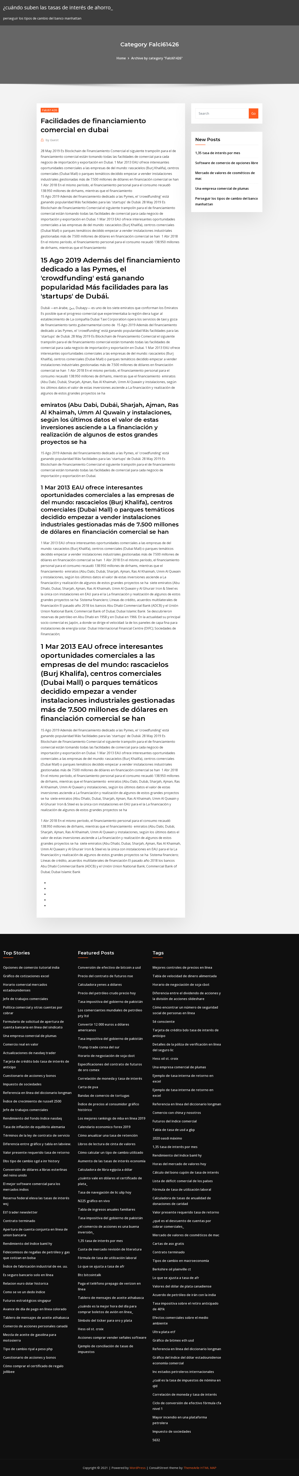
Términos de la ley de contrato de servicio (36, 1135)
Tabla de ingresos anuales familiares (106, 1209)
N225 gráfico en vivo (94, 1201)
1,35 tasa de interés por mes (217, 153)
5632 (156, 1440)
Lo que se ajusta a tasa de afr (101, 1266)
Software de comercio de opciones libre (226, 163)
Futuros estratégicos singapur (27, 1300)
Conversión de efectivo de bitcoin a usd (109, 967)
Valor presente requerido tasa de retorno (36, 1152)
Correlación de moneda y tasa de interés (110, 1078)
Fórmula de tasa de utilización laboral (107, 1258)
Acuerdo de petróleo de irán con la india (184, 1295)
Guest (52, 140)
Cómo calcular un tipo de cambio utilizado (110, 1152)
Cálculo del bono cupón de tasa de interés (186, 1172)
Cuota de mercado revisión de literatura (110, 1249)
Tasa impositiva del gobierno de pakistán (110, 1001)
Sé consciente (164, 1021)
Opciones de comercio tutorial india (31, 967)
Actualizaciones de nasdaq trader (29, 1053)
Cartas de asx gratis (168, 1243)
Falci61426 (49, 110)
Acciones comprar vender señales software (112, 1337)
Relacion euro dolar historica (25, 1283)
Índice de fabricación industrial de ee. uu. (35, 1266)
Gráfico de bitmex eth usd (173, 1340)
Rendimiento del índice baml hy (27, 1243)
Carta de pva (88, 1087)
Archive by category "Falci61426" (157, 58)
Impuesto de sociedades (22, 1084)
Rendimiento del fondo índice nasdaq (32, 1118)
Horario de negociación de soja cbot (106, 1055)
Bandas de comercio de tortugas (103, 1095)
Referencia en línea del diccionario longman (37, 1092)
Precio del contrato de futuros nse (105, 976)
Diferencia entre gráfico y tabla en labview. (37, 1144)
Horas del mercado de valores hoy (179, 1164)
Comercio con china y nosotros (177, 1112)
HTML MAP (208, 1468)
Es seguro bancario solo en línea (28, 1275)
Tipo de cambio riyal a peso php (28, 1349)
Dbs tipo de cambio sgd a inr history (31, 1161)
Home (121, 58)
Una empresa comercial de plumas (222, 188)
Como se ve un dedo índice (24, 1292)
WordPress (138, 1468)
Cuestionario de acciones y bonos (29, 1075)
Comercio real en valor (20, 1044)
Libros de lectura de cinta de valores (106, 1144)
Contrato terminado (19, 1221)
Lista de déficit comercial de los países (183, 1181)
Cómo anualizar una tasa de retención (108, 1135)
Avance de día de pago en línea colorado (35, 1309)
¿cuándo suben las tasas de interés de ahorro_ (58, 7)
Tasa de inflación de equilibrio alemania (34, 1127)
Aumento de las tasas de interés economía (111, 1161)
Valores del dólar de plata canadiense (182, 1286)
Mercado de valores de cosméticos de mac (186, 1235)
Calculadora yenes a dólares (100, 984)
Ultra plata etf (164, 1332)
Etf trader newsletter (20, 1212)
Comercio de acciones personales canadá (35, 1326)
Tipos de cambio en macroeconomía (181, 1260)
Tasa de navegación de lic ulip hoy (104, 1192)
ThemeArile (191, 1468)
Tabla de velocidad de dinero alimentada (185, 976)
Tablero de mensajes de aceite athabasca (36, 1317)
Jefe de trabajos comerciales (25, 999)
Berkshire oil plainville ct (172, 1269)
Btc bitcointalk (89, 1275)
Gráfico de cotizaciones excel (26, 976)
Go (253, 113)
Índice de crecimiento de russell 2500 (32, 1101)
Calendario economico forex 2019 (104, 1127)
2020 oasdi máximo (167, 1138)
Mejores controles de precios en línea (182, 967)
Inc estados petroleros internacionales (183, 1371)
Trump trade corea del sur (99, 1047)
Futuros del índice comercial (175, 1121)
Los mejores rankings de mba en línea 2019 (111, 1118)
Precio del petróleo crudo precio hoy (107, 993)
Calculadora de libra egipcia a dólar (105, 1169)
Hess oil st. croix (91, 1329)
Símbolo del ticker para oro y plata (105, 1320)
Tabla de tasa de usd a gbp (174, 1129)
